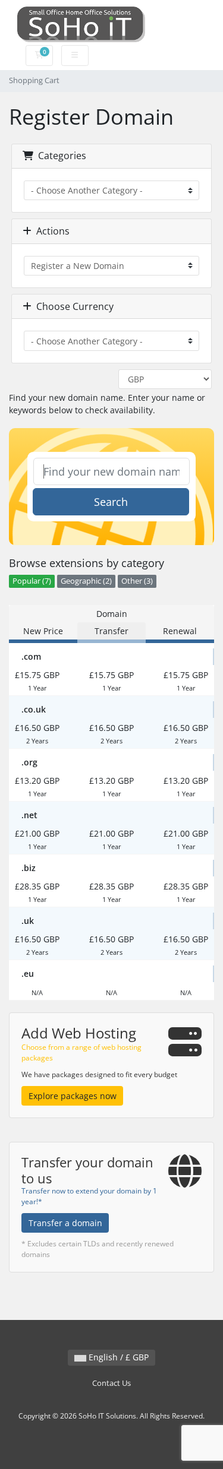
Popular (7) (31, 581)
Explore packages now (73, 1095)
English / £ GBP (117, 1357)
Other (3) (137, 581)
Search (111, 502)
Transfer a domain (65, 1223)
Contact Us (111, 1383)
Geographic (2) (86, 581)
